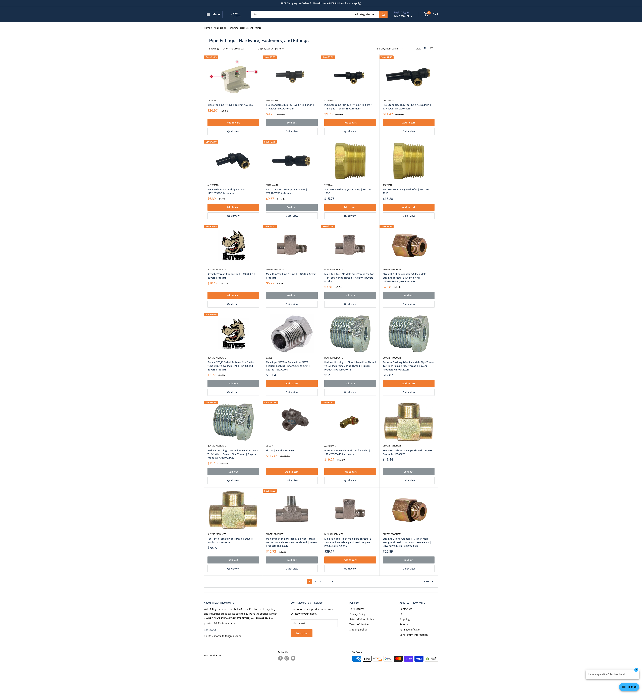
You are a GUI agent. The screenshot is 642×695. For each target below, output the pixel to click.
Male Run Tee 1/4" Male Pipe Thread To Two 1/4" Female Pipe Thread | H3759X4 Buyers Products (349, 277)
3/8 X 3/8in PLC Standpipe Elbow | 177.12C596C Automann (226, 191)
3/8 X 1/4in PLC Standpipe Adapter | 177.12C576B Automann (286, 191)
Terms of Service (358, 624)
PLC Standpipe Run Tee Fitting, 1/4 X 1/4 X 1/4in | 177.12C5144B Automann (348, 106)
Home (207, 27)
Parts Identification (410, 629)
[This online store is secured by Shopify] (431, 659)
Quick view (233, 131)
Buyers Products (216, 269)
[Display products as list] (431, 48)
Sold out (292, 122)
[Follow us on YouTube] (293, 658)
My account (402, 16)
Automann (272, 100)
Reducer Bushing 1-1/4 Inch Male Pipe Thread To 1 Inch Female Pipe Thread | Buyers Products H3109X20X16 (409, 366)
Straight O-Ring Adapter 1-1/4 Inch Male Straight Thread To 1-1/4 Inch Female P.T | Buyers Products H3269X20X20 (407, 542)
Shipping (405, 619)
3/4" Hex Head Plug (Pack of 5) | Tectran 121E (406, 191)
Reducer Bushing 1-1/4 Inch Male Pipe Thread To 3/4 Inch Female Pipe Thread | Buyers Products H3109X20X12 (350, 366)
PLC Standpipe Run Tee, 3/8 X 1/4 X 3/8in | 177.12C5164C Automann (290, 106)
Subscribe (301, 633)
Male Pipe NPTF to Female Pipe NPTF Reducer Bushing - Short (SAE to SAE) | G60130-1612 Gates (288, 366)
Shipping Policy (358, 629)
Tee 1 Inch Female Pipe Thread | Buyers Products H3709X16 (230, 540)
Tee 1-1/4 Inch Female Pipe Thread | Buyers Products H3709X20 (407, 452)
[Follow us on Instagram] (286, 658)
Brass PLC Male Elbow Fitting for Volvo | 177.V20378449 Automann (347, 452)
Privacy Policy (357, 614)
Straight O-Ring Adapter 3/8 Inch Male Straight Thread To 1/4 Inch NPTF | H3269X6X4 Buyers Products (404, 277)
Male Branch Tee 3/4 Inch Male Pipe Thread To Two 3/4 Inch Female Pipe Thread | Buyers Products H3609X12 (291, 542)
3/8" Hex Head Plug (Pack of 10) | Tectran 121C (347, 191)
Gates (269, 357)
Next (426, 581)
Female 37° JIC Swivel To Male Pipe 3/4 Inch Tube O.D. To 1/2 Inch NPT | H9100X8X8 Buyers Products (231, 366)
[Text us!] (629, 688)
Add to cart (233, 122)
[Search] (383, 14)
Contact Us (210, 629)
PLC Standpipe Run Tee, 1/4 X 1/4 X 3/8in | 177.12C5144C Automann (407, 106)
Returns (404, 624)
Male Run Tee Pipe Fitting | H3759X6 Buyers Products (291, 275)
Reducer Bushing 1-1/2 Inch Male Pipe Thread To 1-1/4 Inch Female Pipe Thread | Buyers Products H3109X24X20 (233, 454)
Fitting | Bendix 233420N (280, 450)
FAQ (402, 614)
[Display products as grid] (425, 48)
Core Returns (356, 608)
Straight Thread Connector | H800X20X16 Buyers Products (231, 275)
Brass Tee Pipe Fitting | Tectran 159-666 (230, 104)
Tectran (211, 100)
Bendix (269, 446)
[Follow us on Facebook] (280, 658)
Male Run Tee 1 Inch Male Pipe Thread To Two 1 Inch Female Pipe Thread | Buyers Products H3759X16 (347, 542)
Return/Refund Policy (361, 619)
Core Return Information (414, 634)
